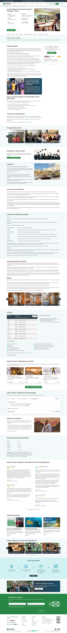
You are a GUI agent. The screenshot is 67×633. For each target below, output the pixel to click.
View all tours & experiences (33, 387)
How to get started (34, 561)
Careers (33, 620)
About (40, 3)
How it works (31, 3)
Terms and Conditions (35, 621)
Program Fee (55, 319)
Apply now (33, 575)
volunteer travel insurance (28, 122)
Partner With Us (34, 624)
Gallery (13, 34)
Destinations (14, 3)
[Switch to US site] (8, 620)
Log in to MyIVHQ (24, 625)
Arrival (17, 34)
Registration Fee (49, 318)
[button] (33, 555)
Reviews (46, 34)
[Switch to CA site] (15, 620)
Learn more (21, 382)
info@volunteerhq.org (45, 618)
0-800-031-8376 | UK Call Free (46, 621)
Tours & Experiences (40, 34)
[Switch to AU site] (10, 620)
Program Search (24, 619)
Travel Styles (25, 3)
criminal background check (33, 119)
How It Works (23, 618)
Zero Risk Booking (24, 620)
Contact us (39, 588)
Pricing (36, 3)
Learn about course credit (14, 157)
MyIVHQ (61, 3)
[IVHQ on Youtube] (15, 624)
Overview (8, 34)
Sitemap (33, 625)
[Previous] (7, 136)
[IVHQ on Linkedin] (14, 624)
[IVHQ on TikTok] (10, 624)
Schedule (20, 34)
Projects (19, 3)
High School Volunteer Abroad (29, 117)
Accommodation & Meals (28, 34)
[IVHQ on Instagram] (9, 624)
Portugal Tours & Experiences (32, 255)
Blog (32, 619)
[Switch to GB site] (12, 620)
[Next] (59, 136)
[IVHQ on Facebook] (7, 624)
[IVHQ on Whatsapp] (17, 624)
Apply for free (11, 30)
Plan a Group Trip (24, 621)
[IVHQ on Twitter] (12, 624)
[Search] (47, 4)
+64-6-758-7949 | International (46, 619)
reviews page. (38, 509)
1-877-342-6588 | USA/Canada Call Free (48, 620)
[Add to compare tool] (17, 30)
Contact (53, 3)
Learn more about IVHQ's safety (12, 431)
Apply (57, 3)
